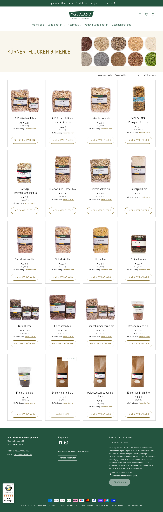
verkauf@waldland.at (23, 454)
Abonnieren (120, 482)
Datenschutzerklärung (134, 468)
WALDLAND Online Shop (36, 505)
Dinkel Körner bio (24, 259)
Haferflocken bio (100, 118)
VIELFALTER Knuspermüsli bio (138, 120)
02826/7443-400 (22, 451)
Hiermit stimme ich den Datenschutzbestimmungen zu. (125, 474)
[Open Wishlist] (146, 14)
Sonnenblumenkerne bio (100, 326)
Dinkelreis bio (62, 259)
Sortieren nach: (105, 75)
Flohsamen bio (24, 392)
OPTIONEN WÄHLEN (24, 140)
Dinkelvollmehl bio (62, 392)
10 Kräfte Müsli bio (24, 118)
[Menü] (12, 485)
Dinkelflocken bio (100, 189)
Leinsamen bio (62, 326)
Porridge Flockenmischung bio (24, 191)
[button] (56, 25)
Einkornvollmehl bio (138, 392)
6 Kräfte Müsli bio (62, 118)
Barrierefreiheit (117, 505)
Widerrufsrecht (87, 505)
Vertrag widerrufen (68, 458)
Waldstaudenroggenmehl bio (100, 394)
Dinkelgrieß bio (138, 189)
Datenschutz (72, 505)
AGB (62, 505)
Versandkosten (102, 505)
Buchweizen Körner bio (62, 189)
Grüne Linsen (138, 259)
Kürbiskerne (24, 326)
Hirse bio (100, 259)
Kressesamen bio (138, 326)
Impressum (53, 505)
